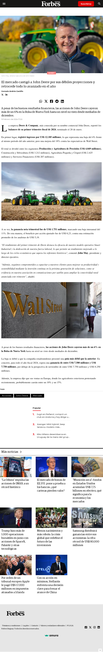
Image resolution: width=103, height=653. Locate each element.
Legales (26, 626)
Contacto (34, 626)
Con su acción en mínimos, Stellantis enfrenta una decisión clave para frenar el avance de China (50, 585)
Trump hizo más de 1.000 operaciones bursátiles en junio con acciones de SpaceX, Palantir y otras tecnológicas (14, 540)
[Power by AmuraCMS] (51, 635)
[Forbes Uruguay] (51, 3)
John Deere (22, 395)
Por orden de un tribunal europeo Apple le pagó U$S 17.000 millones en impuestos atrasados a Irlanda (15, 585)
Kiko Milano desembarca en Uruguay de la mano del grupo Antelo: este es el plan (53, 435)
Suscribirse (86, 4)
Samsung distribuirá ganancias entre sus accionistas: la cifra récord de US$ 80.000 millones (86, 538)
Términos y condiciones (11, 626)
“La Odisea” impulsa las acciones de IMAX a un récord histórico (15, 484)
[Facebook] (51, 101)
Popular (37, 408)
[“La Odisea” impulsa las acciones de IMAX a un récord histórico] (16, 467)
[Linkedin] (62, 101)
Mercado (37, 395)
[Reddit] (57, 101)
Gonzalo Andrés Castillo (12, 91)
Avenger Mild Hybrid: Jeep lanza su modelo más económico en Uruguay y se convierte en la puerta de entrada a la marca (51, 425)
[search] (99, 3)
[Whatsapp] (40, 101)
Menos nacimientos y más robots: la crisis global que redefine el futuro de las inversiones (50, 538)
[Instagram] (94, 627)
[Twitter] (46, 101)
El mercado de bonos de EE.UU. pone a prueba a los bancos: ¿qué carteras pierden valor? (51, 485)
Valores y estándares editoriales (53, 626)
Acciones (6, 395)
